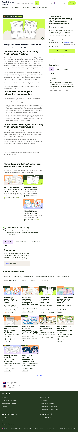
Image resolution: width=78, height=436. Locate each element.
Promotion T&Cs (28, 429)
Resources (5, 7)
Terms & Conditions (16, 429)
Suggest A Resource (8, 424)
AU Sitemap (48, 429)
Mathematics (53, 90)
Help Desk (5, 418)
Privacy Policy (39, 429)
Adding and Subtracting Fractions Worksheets (30, 188)
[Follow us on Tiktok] (41, 417)
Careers (4, 407)
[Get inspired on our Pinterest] (50, 417)
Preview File (62, 56)
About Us (5, 397)
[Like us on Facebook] (46, 417)
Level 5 (60, 90)
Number (66, 90)
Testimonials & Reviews (9, 404)
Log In (55, 429)
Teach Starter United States (48, 407)
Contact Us (5, 421)
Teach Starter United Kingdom (49, 410)
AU (57, 3)
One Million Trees (9, 400)
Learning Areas (15, 7)
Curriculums (43, 400)
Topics (33, 7)
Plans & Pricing (44, 397)
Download (61, 51)
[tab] (51, 69)
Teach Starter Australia (47, 404)
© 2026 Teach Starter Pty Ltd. (68, 429)
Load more (38, 375)
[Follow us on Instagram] (43, 417)
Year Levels (25, 7)
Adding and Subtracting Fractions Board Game (30, 212)
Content (43, 3)
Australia (7, 429)
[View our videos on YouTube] (48, 417)
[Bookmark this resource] (51, 60)
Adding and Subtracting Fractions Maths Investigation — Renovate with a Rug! (13, 189)
